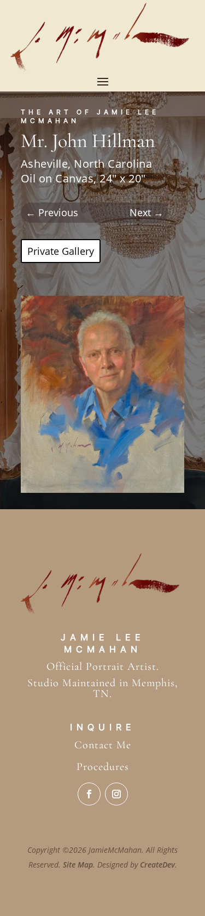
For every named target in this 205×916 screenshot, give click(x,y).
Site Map (78, 864)
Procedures (103, 766)
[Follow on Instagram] (116, 794)
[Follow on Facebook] (89, 794)
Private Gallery (60, 251)
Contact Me (102, 745)
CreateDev (157, 864)
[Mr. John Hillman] (103, 490)
